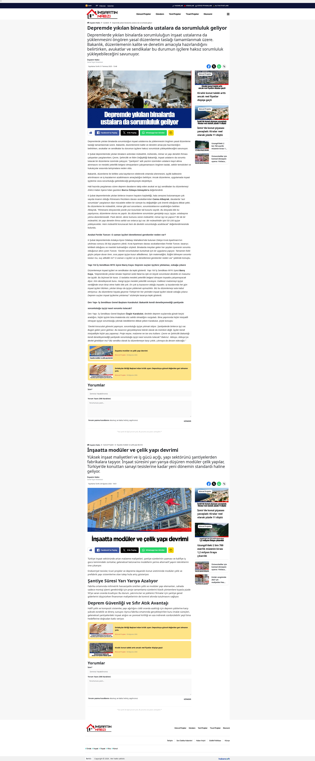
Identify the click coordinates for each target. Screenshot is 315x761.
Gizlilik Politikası (215, 740)
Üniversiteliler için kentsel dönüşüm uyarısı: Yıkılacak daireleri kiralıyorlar (219, 159)
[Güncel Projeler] (212, 79)
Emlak (88, 748)
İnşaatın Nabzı (94, 23)
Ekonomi (226, 728)
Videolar (102, 6)
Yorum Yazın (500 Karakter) (99, 398)
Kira (108, 748)
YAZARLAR (178, 5)
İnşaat (102, 748)
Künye (227, 740)
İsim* (90, 389)
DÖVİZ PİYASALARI (204, 5)
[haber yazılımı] (224, 758)
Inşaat (95, 748)
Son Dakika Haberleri (184, 740)
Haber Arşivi (200, 740)
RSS (89, 758)
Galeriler (110, 6)
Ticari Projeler (215, 728)
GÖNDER (187, 421)
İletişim (170, 740)
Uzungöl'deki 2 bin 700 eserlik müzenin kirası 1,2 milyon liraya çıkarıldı (219, 146)
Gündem (106, 23)
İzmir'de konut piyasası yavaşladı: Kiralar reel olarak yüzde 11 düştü (210, 131)
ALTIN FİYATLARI (221, 5)
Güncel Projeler (108, 445)
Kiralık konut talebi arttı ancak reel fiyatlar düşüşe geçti (211, 96)
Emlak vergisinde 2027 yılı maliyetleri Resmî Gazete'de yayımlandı (219, 580)
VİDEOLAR (190, 5)
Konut (115, 748)
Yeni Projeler (202, 728)
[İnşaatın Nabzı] (98, 727)
